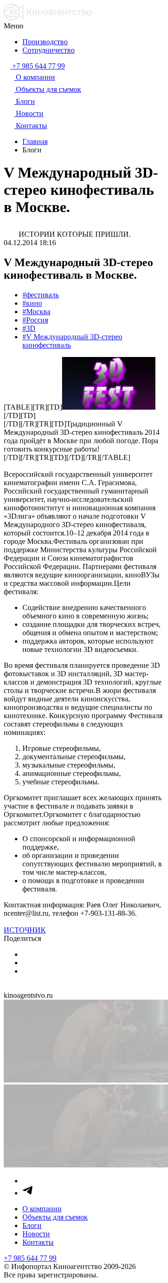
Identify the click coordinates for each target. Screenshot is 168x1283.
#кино (32, 303)
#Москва (36, 312)
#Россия (35, 320)
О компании (42, 1209)
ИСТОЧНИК (25, 930)
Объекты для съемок (55, 1217)
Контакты (38, 1242)
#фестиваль (40, 295)
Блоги (32, 1225)
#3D (28, 328)
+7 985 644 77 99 (30, 1258)
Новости (36, 1234)
